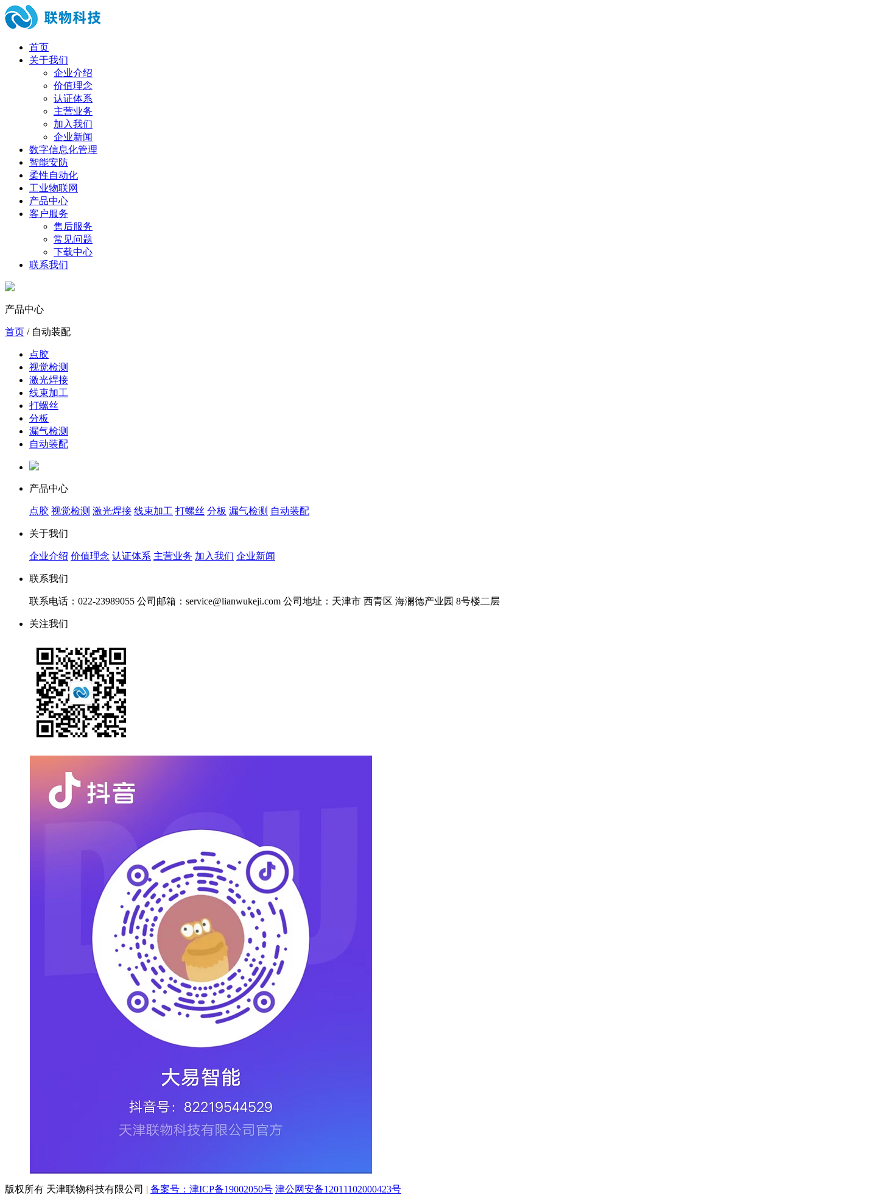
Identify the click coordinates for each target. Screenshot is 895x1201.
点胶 (39, 354)
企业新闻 (73, 137)
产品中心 (48, 201)
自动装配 (48, 444)
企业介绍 (73, 73)
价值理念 (73, 85)
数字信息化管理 (63, 149)
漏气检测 (48, 431)
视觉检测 (48, 367)
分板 (39, 418)
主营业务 (73, 111)
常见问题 (73, 239)
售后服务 (73, 226)
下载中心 (73, 252)
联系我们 (48, 265)
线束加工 (48, 393)
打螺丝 (43, 405)
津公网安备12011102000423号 (338, 1189)
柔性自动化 (53, 175)
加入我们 (73, 124)
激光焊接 (48, 380)
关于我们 (48, 60)
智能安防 (48, 162)
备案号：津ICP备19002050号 (211, 1189)
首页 (39, 47)
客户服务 (48, 213)
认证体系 (73, 98)
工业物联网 (53, 188)
